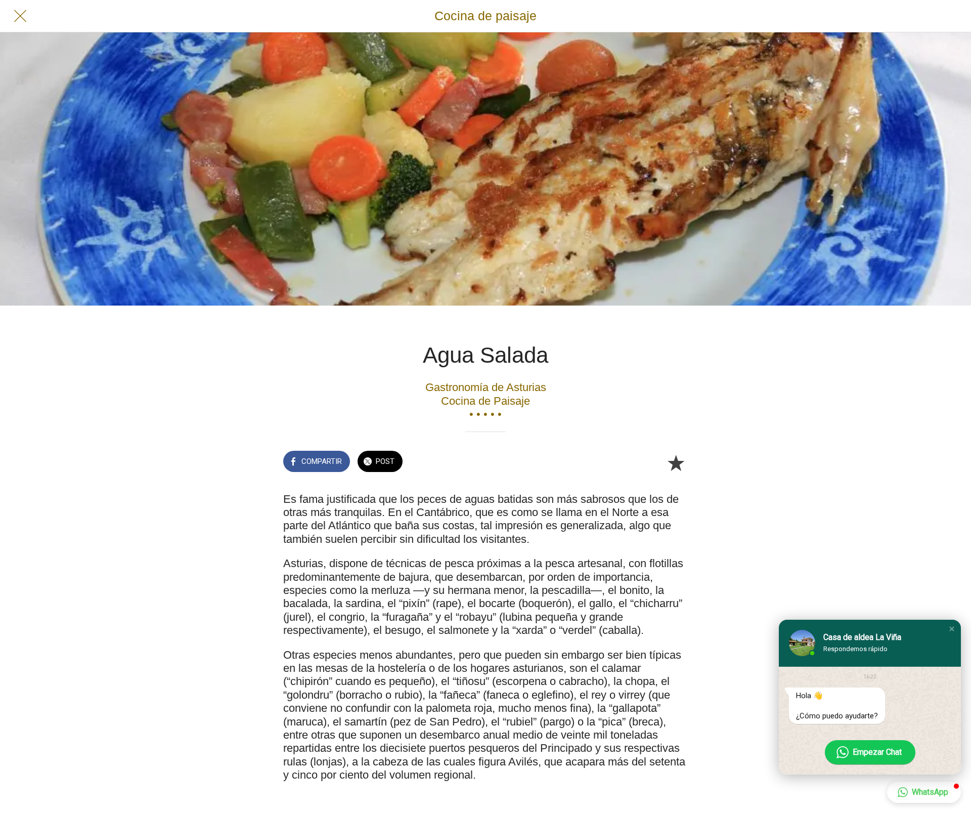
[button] (952, 629)
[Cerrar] (20, 16)
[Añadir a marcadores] (676, 462)
